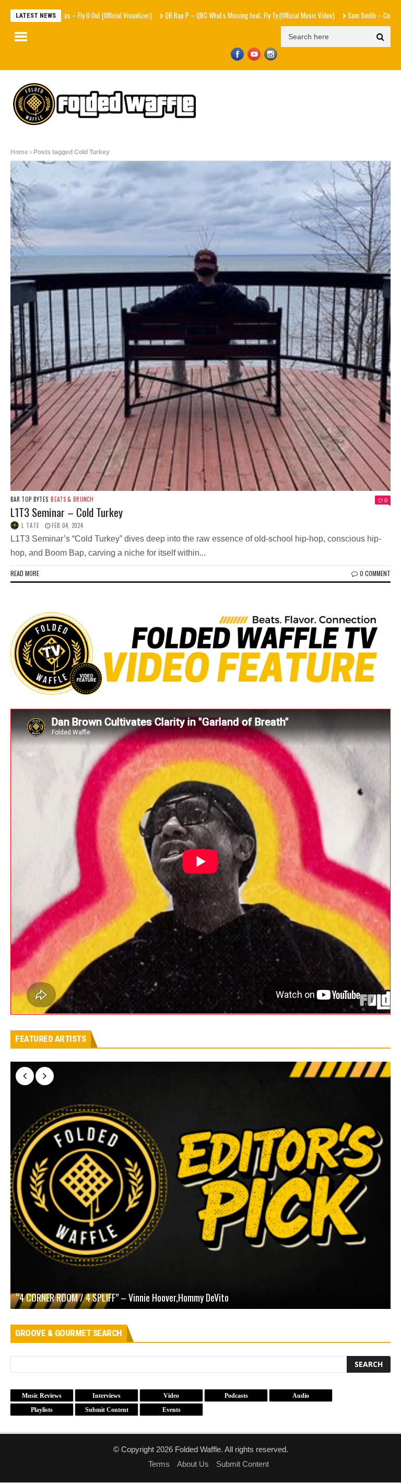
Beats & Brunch (72, 499)
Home (19, 152)
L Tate (30, 525)
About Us (193, 1463)
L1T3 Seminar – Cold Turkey (66, 512)
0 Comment (375, 573)
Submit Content (242, 1463)
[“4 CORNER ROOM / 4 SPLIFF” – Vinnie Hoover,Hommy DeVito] (200, 1185)
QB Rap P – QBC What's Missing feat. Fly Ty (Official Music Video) (205, 15)
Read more (24, 573)
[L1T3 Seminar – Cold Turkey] (200, 326)
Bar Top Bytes (29, 499)
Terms (159, 1463)
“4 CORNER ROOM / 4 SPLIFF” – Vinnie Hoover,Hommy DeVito (122, 1298)
